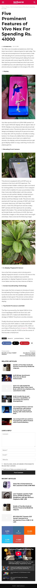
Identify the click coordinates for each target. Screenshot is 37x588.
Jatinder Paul (7, 46)
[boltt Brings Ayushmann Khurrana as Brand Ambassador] (7, 377)
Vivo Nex (27, 338)
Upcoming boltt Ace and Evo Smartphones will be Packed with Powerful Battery (23, 420)
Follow (19, 526)
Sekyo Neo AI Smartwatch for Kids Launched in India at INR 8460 (24, 484)
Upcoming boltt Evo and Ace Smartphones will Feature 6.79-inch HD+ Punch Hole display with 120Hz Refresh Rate (23, 410)
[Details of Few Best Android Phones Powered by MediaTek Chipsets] (7, 367)
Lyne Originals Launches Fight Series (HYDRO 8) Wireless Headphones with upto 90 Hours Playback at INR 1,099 (23, 496)
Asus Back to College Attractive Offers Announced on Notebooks (27, 354)
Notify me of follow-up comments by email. (15, 469)
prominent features (19, 338)
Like (7, 526)
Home (3, 7)
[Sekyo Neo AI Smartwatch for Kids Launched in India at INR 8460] (7, 484)
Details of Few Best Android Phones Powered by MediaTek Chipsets (23, 366)
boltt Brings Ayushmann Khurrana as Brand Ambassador (21, 376)
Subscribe (18, 535)
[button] (34, 2)
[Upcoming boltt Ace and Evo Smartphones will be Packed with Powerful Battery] (7, 421)
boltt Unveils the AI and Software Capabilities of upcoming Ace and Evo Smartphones (21, 398)
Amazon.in (24, 328)
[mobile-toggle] (3, 2)
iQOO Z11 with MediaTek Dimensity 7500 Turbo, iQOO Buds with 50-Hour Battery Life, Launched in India (24, 388)
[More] (32, 343)
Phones (7, 7)
